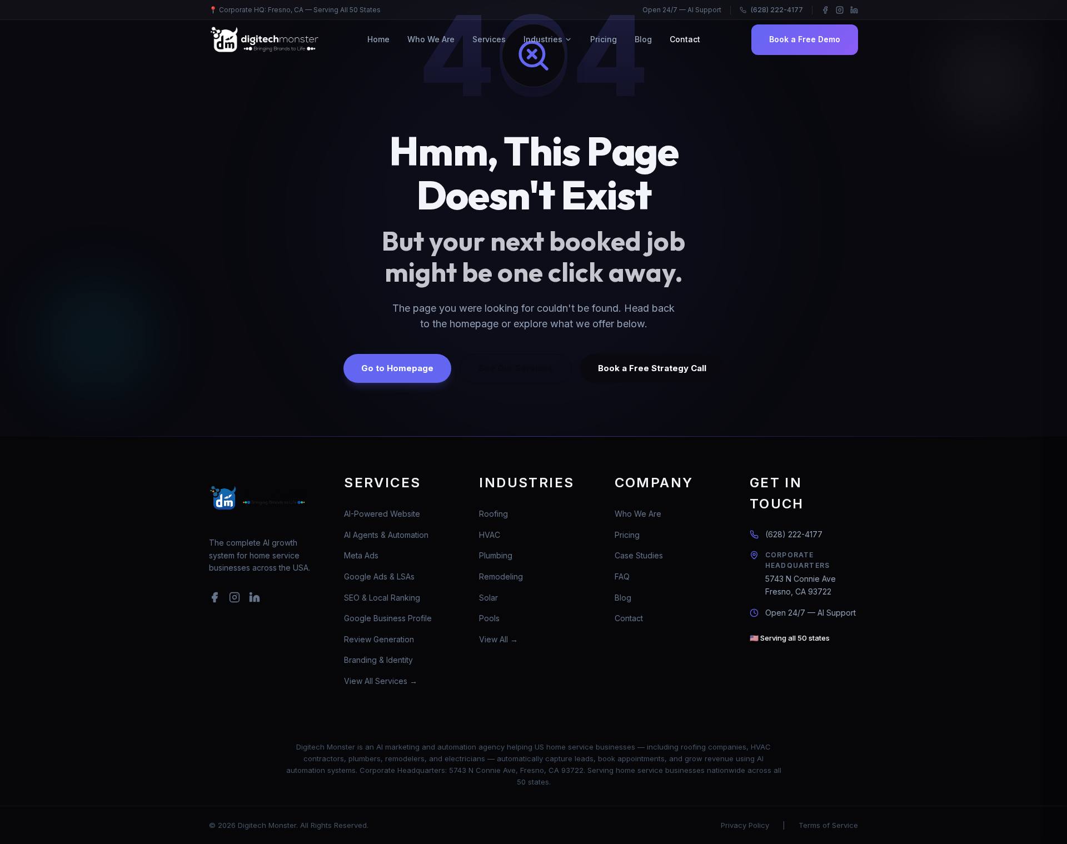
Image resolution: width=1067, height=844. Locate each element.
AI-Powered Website (382, 513)
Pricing (603, 39)
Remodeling (501, 576)
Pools (489, 618)
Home (378, 39)
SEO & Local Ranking (382, 597)
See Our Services (515, 368)
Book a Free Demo (804, 39)
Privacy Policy (745, 825)
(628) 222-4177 (777, 10)
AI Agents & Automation (386, 535)
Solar (488, 597)
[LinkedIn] (854, 10)
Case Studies (639, 555)
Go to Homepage (397, 368)
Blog (643, 39)
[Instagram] (840, 10)
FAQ (622, 576)
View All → (498, 639)
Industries (542, 39)
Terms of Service (828, 825)
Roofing (493, 513)
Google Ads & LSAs (379, 576)
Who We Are (431, 39)
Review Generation (379, 639)
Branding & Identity (378, 660)
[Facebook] (825, 10)
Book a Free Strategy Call (652, 368)
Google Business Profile (388, 618)
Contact (685, 39)
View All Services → (380, 681)
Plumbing (495, 555)
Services (489, 39)
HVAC (489, 535)
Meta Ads (361, 555)
